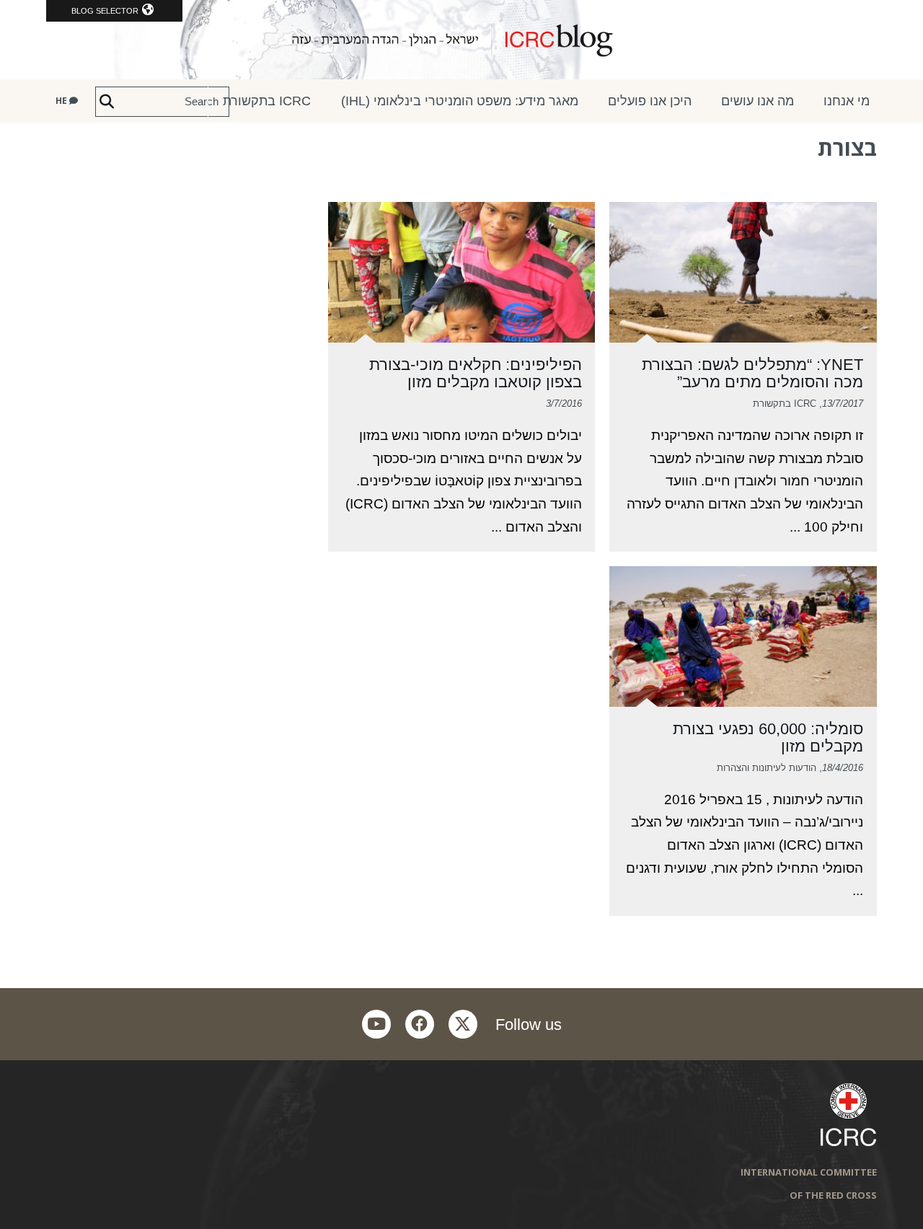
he (62, 100)
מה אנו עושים (757, 101)
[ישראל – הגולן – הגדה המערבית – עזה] (461, 39)
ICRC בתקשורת (267, 101)
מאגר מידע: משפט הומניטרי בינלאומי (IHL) (459, 101)
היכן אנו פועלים (650, 101)
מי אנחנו (846, 101)
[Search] (107, 101)
